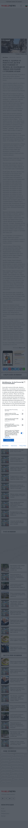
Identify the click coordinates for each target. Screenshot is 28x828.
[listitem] (14, 410)
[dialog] (14, 414)
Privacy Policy (22, 445)
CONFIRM (8, 440)
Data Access (14, 445)
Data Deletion (5, 445)
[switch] (22, 414)
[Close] (24, 382)
